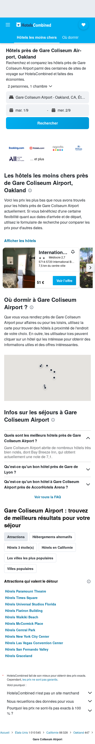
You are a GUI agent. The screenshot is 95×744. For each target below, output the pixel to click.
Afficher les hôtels (20, 240)
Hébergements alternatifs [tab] (52, 536)
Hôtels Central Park (20, 630)
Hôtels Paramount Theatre (25, 591)
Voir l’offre (64, 280)
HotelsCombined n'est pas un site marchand (43, 693)
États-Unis (21, 732)
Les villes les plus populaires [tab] (30, 558)
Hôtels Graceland (18, 655)
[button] (8, 25)
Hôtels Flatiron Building (24, 610)
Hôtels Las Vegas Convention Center (34, 642)
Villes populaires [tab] (20, 568)
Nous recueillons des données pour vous (40, 701)
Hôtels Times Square (21, 597)
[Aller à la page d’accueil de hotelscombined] (34, 24)
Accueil (4, 732)
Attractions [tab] (16, 536)
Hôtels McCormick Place (24, 623)
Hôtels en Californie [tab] (57, 547)
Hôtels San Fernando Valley (26, 649)
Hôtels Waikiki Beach (21, 617)
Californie (52, 732)
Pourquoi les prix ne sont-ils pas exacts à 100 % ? (44, 710)
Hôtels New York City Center (27, 636)
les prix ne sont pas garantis (39, 679)
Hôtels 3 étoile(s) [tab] (20, 547)
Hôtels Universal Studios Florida (30, 604)
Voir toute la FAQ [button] (47, 497)
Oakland (78, 732)
